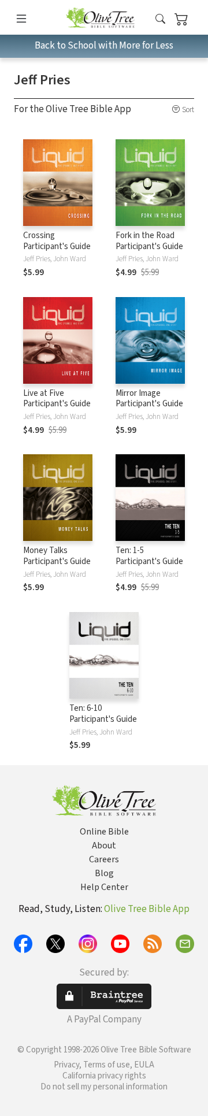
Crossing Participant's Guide (57, 241)
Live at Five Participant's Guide (57, 398)
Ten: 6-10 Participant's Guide (103, 713)
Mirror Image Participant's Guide (149, 398)
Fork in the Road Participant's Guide (149, 241)
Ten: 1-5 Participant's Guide (149, 556)
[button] (160, 19)
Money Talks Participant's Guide (57, 556)
